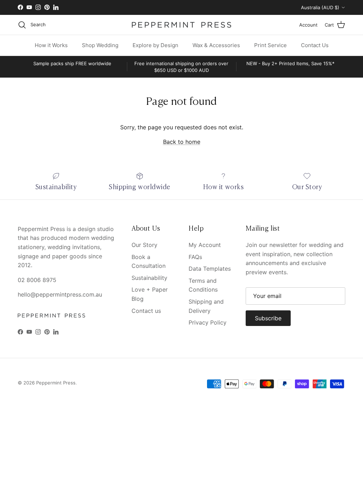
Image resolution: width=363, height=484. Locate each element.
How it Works (51, 45)
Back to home (181, 141)
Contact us (146, 310)
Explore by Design (155, 45)
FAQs (195, 256)
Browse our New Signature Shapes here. (181, 10)
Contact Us (315, 45)
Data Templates (210, 268)
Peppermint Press (56, 382)
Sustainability (149, 277)
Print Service (270, 45)
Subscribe (268, 318)
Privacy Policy (208, 322)
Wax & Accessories (216, 45)
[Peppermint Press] (181, 25)
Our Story (144, 244)
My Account (205, 244)
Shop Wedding (100, 45)
